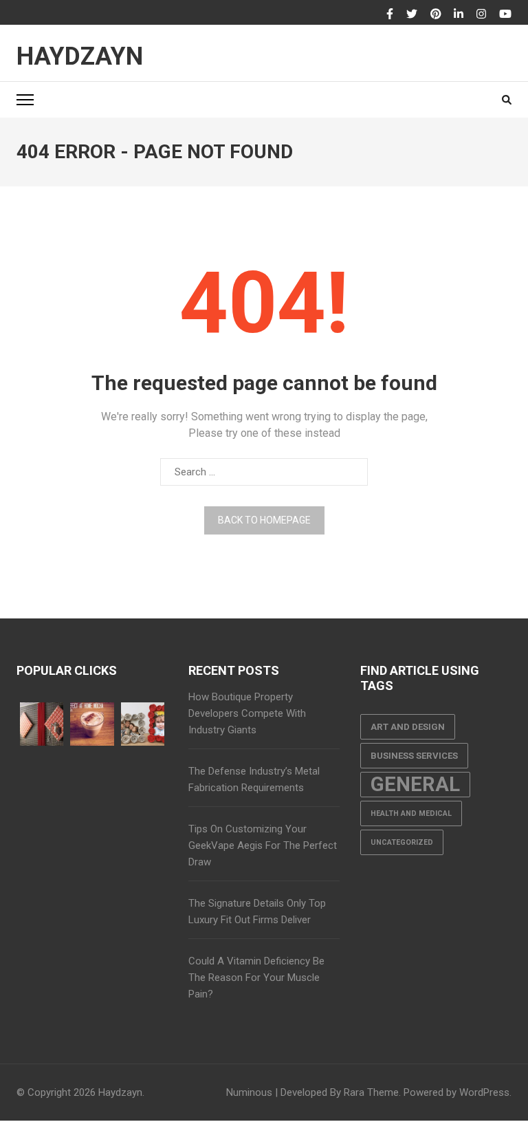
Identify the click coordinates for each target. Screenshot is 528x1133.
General (415, 784)
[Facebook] (389, 14)
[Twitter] (411, 14)
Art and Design (408, 727)
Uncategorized (402, 842)
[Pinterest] (435, 14)
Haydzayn (79, 56)
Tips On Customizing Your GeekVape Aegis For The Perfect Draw (262, 845)
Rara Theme (371, 1092)
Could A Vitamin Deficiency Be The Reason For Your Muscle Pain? (256, 977)
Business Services (414, 756)
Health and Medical (411, 813)
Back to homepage (264, 520)
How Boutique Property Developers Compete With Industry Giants (247, 713)
